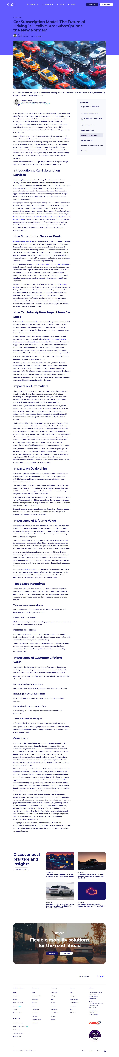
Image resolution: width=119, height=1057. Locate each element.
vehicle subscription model (28, 322)
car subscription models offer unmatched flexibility (51, 264)
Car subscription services (22, 180)
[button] (32, 4)
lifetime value (24, 729)
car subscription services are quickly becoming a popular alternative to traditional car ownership (41, 216)
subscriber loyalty (30, 569)
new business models (59, 780)
